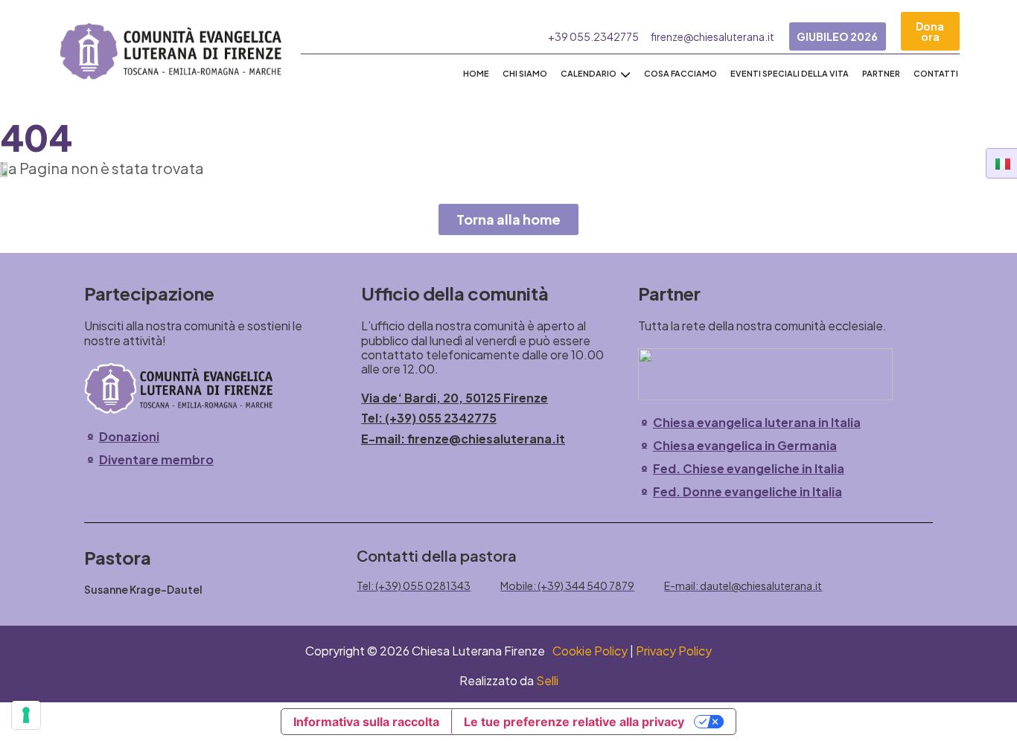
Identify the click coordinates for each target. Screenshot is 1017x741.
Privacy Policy (674, 650)
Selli (547, 680)
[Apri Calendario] (625, 74)
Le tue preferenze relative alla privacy (574, 721)
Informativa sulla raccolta (366, 721)
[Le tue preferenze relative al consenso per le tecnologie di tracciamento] (26, 715)
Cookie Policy (590, 650)
